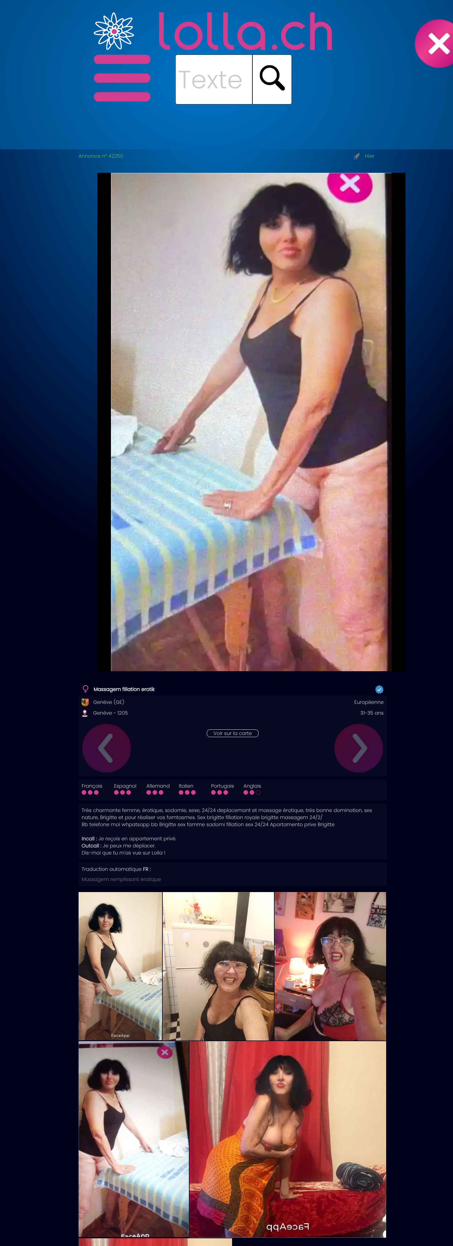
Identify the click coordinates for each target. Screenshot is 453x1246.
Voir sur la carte (232, 733)
